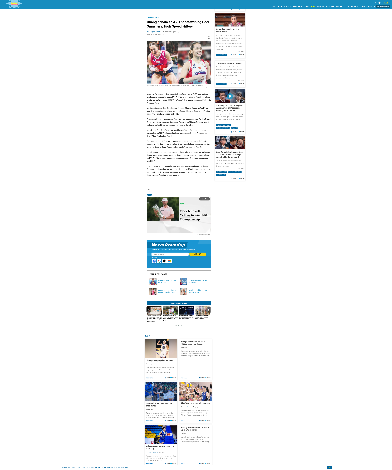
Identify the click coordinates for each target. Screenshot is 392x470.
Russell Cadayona (187, 407)
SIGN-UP (197, 254)
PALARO (313, 6)
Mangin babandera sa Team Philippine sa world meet (193, 342)
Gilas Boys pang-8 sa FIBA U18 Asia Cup (160, 447)
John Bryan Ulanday (154, 32)
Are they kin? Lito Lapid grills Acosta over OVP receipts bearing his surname (229, 108)
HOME (273, 6)
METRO (286, 6)
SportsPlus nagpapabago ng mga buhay (159, 404)
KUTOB (364, 6)
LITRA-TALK (356, 6)
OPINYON (305, 6)
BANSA (279, 6)
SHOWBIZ (321, 6)
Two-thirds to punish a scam (229, 63)
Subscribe (386, 3)
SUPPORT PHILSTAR (383, 6)
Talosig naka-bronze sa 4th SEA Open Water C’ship (195, 428)
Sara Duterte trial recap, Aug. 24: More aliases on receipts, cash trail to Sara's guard (229, 154)
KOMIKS (371, 6)
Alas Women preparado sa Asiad (195, 403)
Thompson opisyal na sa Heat (159, 360)
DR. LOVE (346, 6)
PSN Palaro (153, 17)
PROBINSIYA (295, 6)
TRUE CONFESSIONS (334, 6)
